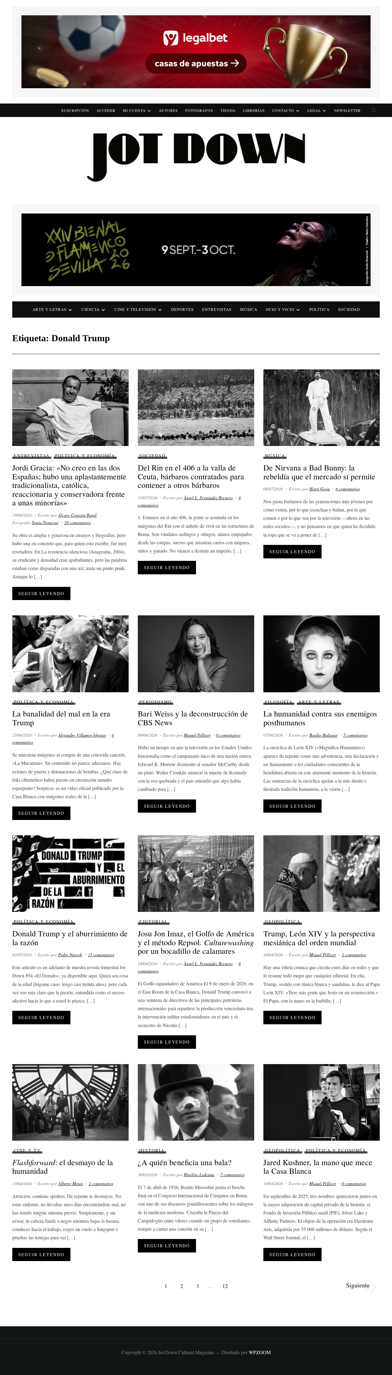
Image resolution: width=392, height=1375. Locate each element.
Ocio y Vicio (280, 309)
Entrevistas (217, 309)
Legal (314, 110)
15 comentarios (101, 955)
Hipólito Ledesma (199, 1174)
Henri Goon (319, 489)
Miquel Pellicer (197, 735)
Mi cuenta (134, 110)
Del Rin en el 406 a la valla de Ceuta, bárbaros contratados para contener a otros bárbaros (191, 476)
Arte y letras (49, 309)
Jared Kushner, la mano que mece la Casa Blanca (317, 1166)
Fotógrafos (199, 110)
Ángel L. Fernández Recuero (208, 498)
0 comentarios (228, 735)
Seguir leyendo (41, 593)
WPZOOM (260, 1352)
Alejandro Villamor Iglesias (82, 735)
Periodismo (155, 702)
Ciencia (90, 309)
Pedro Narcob (70, 955)
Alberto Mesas (70, 1183)
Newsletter (347, 110)
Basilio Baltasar (323, 735)
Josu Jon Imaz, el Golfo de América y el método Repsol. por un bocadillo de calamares (196, 942)
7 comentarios (232, 1174)
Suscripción (75, 110)
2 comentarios (354, 955)
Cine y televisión (135, 309)
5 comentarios (355, 735)
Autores (168, 110)
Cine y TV (27, 1150)
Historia (151, 1150)
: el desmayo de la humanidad (62, 1166)
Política (319, 309)
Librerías (254, 110)
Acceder (105, 110)
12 (225, 1286)
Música (248, 309)
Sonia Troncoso (45, 522)
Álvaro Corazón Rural (77, 515)
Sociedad (349, 309)
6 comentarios (348, 489)
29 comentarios (77, 522)
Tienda (228, 110)
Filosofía (279, 702)
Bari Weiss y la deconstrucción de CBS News (193, 717)
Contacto (283, 110)
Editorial (153, 921)
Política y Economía (85, 456)
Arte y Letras (319, 702)
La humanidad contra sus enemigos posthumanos (320, 717)
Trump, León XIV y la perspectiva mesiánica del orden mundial (319, 937)
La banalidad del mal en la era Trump (61, 717)
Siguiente (358, 1285)
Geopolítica (282, 921)
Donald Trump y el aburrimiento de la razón (70, 937)
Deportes (182, 309)
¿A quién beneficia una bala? (185, 1162)
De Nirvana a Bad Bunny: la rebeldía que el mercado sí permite (319, 472)
